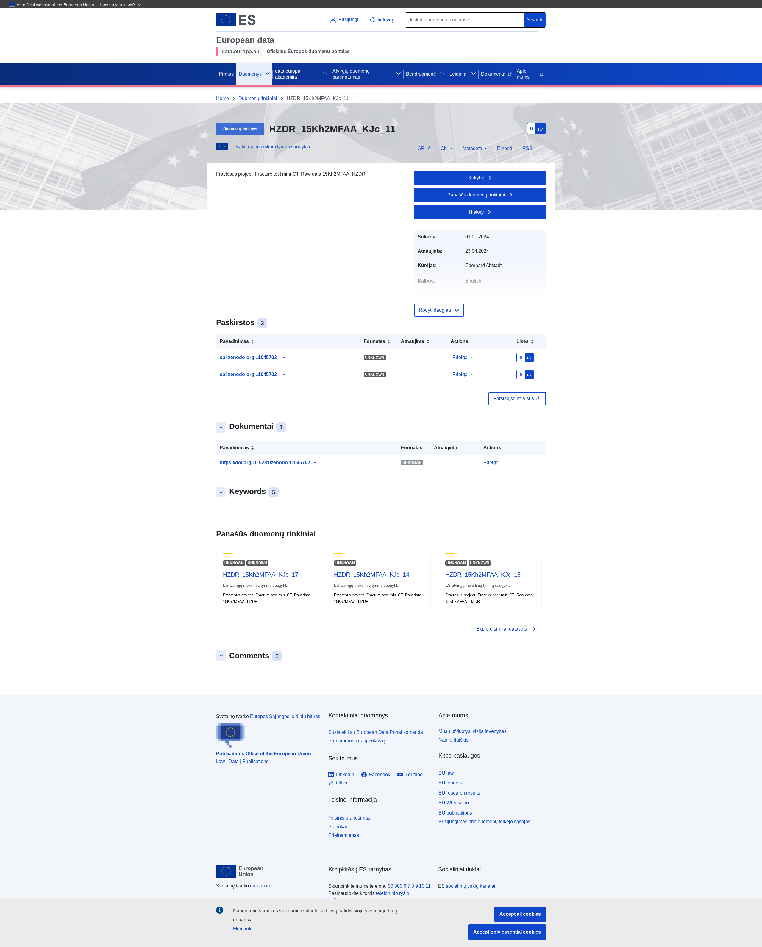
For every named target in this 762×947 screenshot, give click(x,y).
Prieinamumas (343, 835)
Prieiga (460, 357)
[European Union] (268, 871)
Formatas (374, 341)
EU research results (459, 792)
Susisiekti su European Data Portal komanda (375, 732)
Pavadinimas (234, 341)
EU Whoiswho (453, 802)
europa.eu (260, 885)
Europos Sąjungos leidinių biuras (285, 716)
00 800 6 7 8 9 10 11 (409, 886)
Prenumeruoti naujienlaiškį (356, 740)
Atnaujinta (412, 341)
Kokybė (476, 177)
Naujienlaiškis (453, 739)
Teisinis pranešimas (349, 817)
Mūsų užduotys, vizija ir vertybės (472, 731)
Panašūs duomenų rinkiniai (476, 194)
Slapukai (337, 826)
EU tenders (450, 782)
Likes (522, 341)
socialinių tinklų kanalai (470, 886)
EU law (446, 773)
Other (342, 782)
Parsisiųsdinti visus (513, 398)
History (476, 212)
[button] (121, 4)
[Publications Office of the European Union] (268, 734)
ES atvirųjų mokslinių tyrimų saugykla (270, 146)
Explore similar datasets (506, 629)
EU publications (455, 812)
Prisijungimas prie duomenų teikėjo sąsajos (484, 821)
